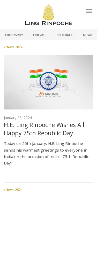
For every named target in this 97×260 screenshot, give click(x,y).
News (87, 35)
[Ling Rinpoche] (48, 14)
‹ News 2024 (13, 47)
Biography (14, 35)
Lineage (40, 35)
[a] (89, 11)
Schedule (65, 35)
